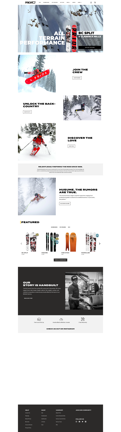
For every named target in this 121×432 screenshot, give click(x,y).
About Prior (58, 413)
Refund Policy (28, 419)
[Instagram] (76, 422)
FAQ (57, 424)
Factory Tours (59, 421)
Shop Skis (71, 146)
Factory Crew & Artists (60, 419)
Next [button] (99, 243)
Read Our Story (28, 298)
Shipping (27, 416)
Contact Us (27, 413)
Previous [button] (21, 243)
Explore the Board (90, 47)
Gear (68, 2)
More (79, 2)
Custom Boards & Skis (60, 416)
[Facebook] (79, 422)
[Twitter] (82, 422)
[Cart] (94, 2)
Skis (69, 227)
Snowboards (54, 227)
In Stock (43, 421)
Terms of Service (28, 424)
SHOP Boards (77, 78)
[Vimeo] (85, 422)
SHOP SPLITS (27, 112)
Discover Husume (64, 203)
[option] (31, 243)
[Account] (91, 2)
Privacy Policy (28, 427)
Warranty (27, 421)
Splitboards (63, 227)
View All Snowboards (60, 260)
